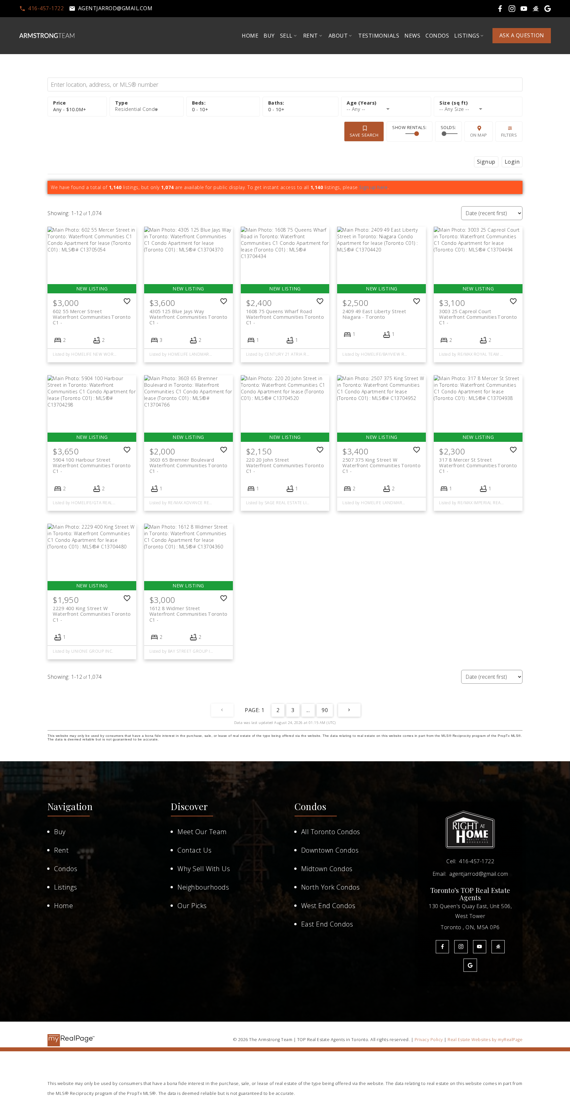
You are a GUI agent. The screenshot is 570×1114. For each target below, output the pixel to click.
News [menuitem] (412, 35)
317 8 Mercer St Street (478, 463)
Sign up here (373, 187)
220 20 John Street (285, 463)
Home (63, 905)
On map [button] (478, 135)
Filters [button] (509, 135)
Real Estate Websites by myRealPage (485, 1039)
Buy (60, 831)
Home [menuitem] (250, 35)
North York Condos (330, 887)
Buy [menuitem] (269, 35)
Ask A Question (521, 35)
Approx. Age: (386, 103)
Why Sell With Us (203, 868)
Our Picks (192, 905)
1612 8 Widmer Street (188, 611)
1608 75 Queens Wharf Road (285, 314)
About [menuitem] (338, 35)
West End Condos (328, 905)
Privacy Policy (429, 1039)
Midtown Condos (327, 868)
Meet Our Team (202, 831)
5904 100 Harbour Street (92, 463)
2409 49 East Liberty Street (374, 314)
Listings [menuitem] (466, 35)
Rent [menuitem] (310, 35)
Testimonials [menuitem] (378, 35)
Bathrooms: (276, 109)
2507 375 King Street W (381, 463)
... (308, 710)
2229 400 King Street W (92, 611)
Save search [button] (364, 135)
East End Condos (327, 924)
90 (325, 710)
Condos (65, 868)
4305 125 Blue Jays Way (188, 314)
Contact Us (194, 850)
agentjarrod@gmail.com (115, 8)
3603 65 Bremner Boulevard (188, 463)
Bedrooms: (200, 109)
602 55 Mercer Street (92, 314)
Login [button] (512, 161)
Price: (69, 109)
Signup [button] (486, 161)
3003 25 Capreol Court (478, 314)
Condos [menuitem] (437, 35)
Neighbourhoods (203, 887)
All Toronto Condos (330, 831)
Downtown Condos (330, 850)
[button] (41, 8)
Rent (61, 850)
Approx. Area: (478, 103)
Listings (65, 887)
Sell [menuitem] (286, 35)
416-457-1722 (46, 8)
